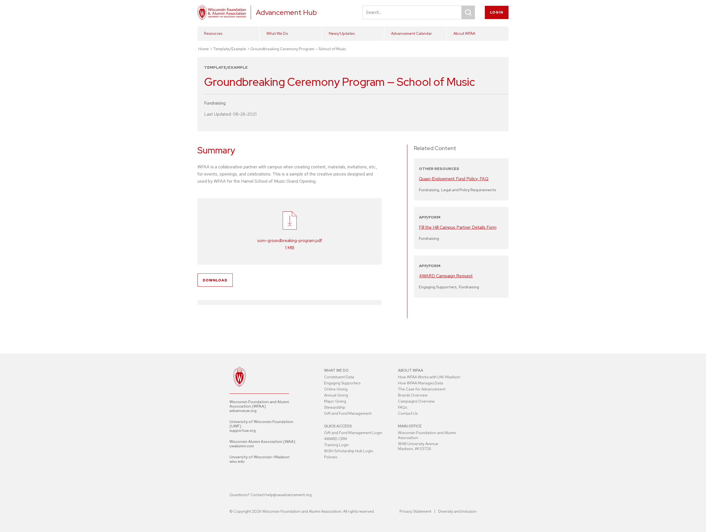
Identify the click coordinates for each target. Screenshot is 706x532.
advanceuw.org (242, 410)
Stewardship (334, 407)
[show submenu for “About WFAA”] (502, 43)
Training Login (336, 444)
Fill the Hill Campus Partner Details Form (457, 227)
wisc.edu (237, 461)
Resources (213, 33)
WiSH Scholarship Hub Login (348, 450)
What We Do (277, 33)
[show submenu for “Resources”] (253, 43)
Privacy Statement (415, 511)
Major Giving (335, 401)
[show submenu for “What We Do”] (315, 43)
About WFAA (464, 33)
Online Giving (335, 389)
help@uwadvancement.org (289, 495)
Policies (330, 456)
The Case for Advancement (421, 389)
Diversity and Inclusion (457, 511)
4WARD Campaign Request (446, 276)
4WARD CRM (335, 438)
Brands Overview (412, 395)
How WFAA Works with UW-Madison (429, 376)
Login (496, 12)
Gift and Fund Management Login (353, 432)
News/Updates (342, 33)
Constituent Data (339, 376)
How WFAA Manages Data (420, 383)
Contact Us (408, 413)
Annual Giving (336, 395)
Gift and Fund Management (347, 413)
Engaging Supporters (342, 383)
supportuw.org (242, 430)
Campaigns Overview (416, 401)
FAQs (402, 407)
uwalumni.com (241, 445)
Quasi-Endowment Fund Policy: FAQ (453, 179)
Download (215, 280)
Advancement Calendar (411, 33)
